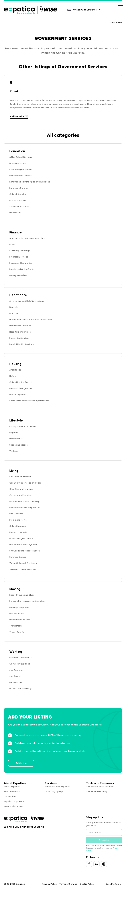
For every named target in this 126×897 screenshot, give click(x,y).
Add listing (21, 763)
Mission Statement (14, 806)
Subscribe (104, 840)
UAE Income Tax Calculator (100, 786)
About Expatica (12, 786)
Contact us (10, 796)
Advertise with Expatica (57, 786)
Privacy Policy (49, 884)
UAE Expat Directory (97, 791)
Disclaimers (116, 22)
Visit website (17, 116)
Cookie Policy (87, 884)
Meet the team (12, 791)
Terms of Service (68, 884)
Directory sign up (54, 791)
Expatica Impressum (14, 801)
